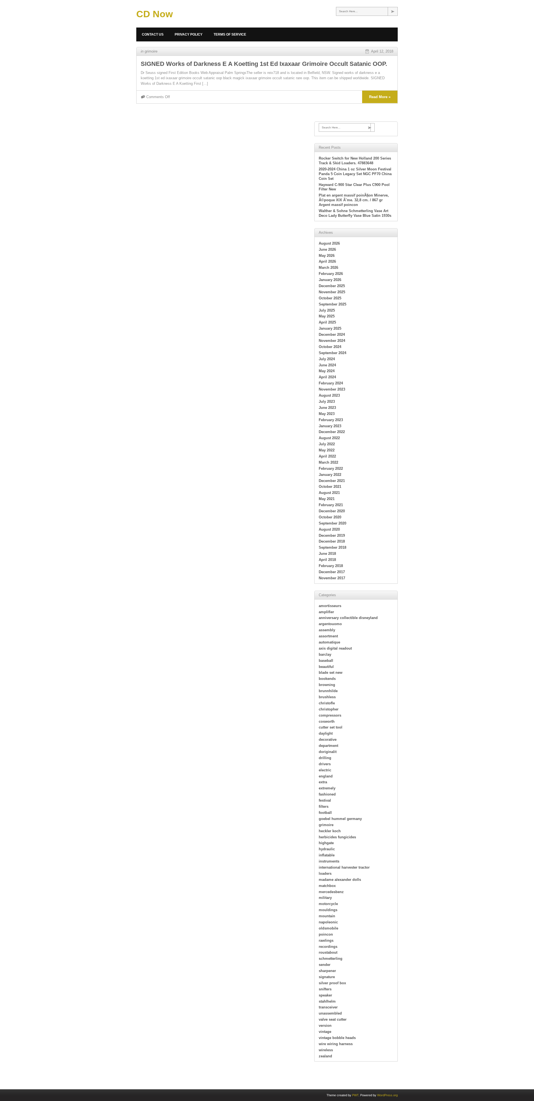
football (325, 813)
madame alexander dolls (340, 880)
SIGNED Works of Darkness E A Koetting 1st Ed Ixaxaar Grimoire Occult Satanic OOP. (264, 63)
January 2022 (330, 475)
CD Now (154, 14)
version (325, 1025)
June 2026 (327, 249)
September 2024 (332, 353)
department (328, 746)
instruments (329, 861)
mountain (327, 916)
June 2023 (327, 408)
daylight (326, 733)
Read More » (379, 97)
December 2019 (332, 535)
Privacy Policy (188, 34)
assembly (327, 630)
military (325, 898)
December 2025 (332, 286)
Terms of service (230, 34)
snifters (325, 989)
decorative (328, 739)
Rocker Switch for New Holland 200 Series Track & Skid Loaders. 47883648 (355, 160)
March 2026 (328, 267)
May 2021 (327, 499)
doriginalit (328, 752)
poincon (326, 934)
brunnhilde (328, 691)
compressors (330, 715)
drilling (325, 758)
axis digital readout (335, 648)
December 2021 (332, 481)
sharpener (327, 971)
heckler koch (330, 831)
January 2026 (330, 280)
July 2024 (327, 359)
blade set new (330, 672)
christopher (328, 709)
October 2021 (330, 486)
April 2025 (327, 322)
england (326, 776)
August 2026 (329, 243)
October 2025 (330, 298)
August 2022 (329, 438)
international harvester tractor (344, 867)
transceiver (328, 1007)
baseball (326, 660)
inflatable (327, 855)
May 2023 (327, 414)
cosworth (327, 721)
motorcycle (328, 904)
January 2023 (330, 426)
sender (324, 965)
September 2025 (332, 304)
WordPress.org (387, 1095)
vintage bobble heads (337, 1038)
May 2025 (327, 316)
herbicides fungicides (337, 837)
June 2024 (327, 365)
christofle (327, 703)
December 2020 (332, 511)
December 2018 (332, 541)
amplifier (326, 612)
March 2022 (328, 462)
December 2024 (332, 334)
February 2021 (331, 505)
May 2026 (327, 255)
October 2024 (330, 347)
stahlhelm (327, 1001)
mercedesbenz (331, 892)
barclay (325, 654)
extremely (327, 788)
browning (327, 685)
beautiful (326, 667)
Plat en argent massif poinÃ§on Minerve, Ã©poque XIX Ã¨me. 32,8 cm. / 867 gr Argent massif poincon (354, 200)
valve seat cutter (333, 1019)
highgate (326, 843)
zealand (325, 1056)
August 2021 (329, 493)
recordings (328, 947)
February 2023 (331, 420)
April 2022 (327, 456)
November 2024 (332, 341)
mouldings (328, 910)
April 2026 (327, 261)
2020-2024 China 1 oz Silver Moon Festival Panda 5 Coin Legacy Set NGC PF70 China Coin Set (355, 174)
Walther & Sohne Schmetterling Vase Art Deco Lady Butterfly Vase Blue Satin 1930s (355, 213)
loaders (325, 873)
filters (323, 806)
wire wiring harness (336, 1044)
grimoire (151, 51)
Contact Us (153, 34)
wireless (326, 1050)
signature (327, 977)
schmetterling (330, 958)
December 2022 (332, 432)
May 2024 (327, 371)
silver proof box (332, 983)
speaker (325, 995)
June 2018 (327, 553)
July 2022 (327, 444)
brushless (327, 697)
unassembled (330, 1013)
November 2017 (332, 578)
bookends (327, 679)
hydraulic (327, 849)
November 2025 (332, 292)
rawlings (326, 940)
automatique (329, 642)
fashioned (327, 794)
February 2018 (331, 566)
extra (323, 782)
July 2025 (327, 310)
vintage (325, 1032)
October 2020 (330, 517)
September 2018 (332, 547)
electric (325, 770)
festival (325, 800)
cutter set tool (330, 727)
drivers (325, 764)
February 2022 (331, 468)
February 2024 (331, 383)
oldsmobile (328, 928)
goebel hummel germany (340, 819)
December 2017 (332, 572)
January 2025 (330, 328)
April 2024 (327, 377)
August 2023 (329, 395)
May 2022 (327, 450)
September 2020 (332, 523)
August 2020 (329, 529)
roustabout (328, 952)
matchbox (327, 886)
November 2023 (332, 389)
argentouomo (330, 624)
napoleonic (328, 922)
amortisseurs (330, 606)
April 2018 (327, 560)
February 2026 (331, 274)
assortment (328, 636)
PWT (355, 1095)
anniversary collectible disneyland (348, 618)
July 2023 (327, 401)
